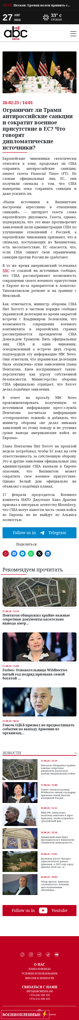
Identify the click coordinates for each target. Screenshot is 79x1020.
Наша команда (40, 969)
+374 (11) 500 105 (39, 999)
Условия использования (40, 973)
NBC (6, 270)
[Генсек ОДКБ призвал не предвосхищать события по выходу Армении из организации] (39, 701)
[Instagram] (31, 954)
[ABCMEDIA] (16, 32)
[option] (39, 5)
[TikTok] (48, 954)
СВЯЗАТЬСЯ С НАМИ (39, 987)
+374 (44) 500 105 (39, 995)
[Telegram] (39, 954)
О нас (39, 964)
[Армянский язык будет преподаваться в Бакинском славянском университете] (20, 838)
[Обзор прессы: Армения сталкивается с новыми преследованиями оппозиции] (20, 884)
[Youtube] (56, 954)
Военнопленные (22, 1014)
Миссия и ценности (39, 978)
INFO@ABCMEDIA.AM (40, 991)
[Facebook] (22, 954)
